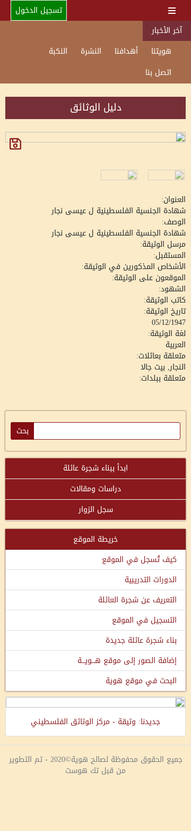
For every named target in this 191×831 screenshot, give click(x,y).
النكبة (58, 51)
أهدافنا (126, 51)
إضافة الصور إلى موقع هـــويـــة (127, 660)
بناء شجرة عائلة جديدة (141, 640)
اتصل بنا (158, 72)
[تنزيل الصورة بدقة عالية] (15, 143)
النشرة (91, 51)
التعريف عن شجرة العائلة (137, 600)
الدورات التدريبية (151, 580)
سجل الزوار (96, 509)
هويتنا (161, 51)
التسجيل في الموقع (144, 620)
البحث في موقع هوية (141, 681)
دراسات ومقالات (95, 489)
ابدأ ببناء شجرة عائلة (95, 468)
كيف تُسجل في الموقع (139, 559)
